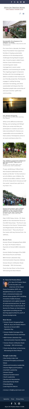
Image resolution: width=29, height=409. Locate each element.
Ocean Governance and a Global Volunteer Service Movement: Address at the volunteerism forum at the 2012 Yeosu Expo (13, 210)
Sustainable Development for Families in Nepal (12, 41)
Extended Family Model (11, 381)
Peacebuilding (8, 384)
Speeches (5, 214)
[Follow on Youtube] (24, 2)
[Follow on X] (14, 2)
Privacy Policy (20, 399)
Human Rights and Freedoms (13, 367)
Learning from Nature (11, 386)
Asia (17, 43)
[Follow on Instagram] (21, 2)
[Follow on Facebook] (11, 2)
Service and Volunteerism (12, 379)
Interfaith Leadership (10, 370)
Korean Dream (8, 372)
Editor (6, 43)
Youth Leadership (15, 165)
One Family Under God (11, 358)
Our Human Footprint (10, 115)
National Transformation (11, 374)
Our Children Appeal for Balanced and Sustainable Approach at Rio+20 (14, 162)
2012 (17, 117)
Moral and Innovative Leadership (14, 365)
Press (12, 399)
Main (6, 117)
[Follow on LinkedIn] (17, 2)
